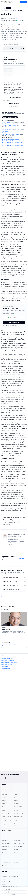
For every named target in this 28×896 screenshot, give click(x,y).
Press (15, 859)
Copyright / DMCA (6, 843)
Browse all (16, 862)
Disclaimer (4, 837)
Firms (3, 803)
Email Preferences (18, 846)
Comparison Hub (17, 645)
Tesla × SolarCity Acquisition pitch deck (10, 134)
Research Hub (4, 666)
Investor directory (13, 644)
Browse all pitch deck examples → (10, 117)
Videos (20, 8)
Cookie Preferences (6, 855)
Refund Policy (17, 840)
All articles (4, 644)
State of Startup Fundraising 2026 (9, 662)
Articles (8, 8)
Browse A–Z (4, 810)
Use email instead (6, 100)
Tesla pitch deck (5, 131)
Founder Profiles (13, 10)
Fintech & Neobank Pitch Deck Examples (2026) (11, 140)
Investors (4, 800)
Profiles (4, 791)
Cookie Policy (17, 837)
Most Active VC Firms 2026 (7, 660)
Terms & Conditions (18, 834)
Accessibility (4, 849)
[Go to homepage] (6, 2)
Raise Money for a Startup (19, 813)
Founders (16, 803)
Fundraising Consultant (7, 820)
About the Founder (6, 862)
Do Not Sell (4, 852)
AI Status (4, 859)
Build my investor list (14, 322)
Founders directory (6, 645)
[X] (2, 778)
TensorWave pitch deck (7, 123)
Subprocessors (5, 846)
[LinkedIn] (5, 778)
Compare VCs (17, 800)
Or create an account (14, 103)
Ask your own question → (6, 596)
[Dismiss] (26, 888)
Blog (15, 797)
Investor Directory (5, 668)
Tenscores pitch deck (6, 122)
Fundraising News (18, 820)
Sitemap (16, 849)
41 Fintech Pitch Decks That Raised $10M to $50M (12, 142)
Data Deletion (17, 852)
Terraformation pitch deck (7, 128)
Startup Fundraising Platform (18, 817)
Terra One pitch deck (6, 129)
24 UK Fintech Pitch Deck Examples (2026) (10, 147)
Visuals (15, 794)
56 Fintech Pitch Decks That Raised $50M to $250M (12, 145)
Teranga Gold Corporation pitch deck (9, 125)
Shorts (25, 8)
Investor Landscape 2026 (7, 658)
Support (16, 855)
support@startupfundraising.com (10, 876)
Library (3, 8)
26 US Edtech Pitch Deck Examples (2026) (10, 139)
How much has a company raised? (18, 807)
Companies (4, 806)
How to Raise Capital (6, 813)
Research (16, 810)
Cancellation (5, 840)
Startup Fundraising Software (6, 817)
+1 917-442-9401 (6, 881)
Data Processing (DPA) (19, 843)
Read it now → (5, 636)
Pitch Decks (14, 8)
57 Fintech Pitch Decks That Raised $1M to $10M (12, 144)
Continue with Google (15, 97)
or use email (14, 894)
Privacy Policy (5, 834)
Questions (4, 794)
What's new (4, 865)
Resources (15, 2)
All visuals (4, 797)
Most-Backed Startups (6, 664)
